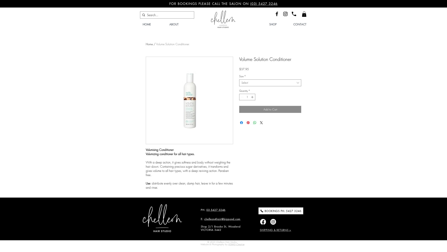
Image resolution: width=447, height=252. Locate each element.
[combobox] (270, 82)
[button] (304, 14)
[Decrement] (242, 97)
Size (242, 76)
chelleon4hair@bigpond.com (222, 219)
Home (149, 44)
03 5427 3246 (215, 210)
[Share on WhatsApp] (255, 123)
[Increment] (252, 97)
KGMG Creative (236, 244)
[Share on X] (261, 123)
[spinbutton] (247, 97)
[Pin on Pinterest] (248, 123)
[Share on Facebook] (241, 123)
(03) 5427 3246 (264, 4)
